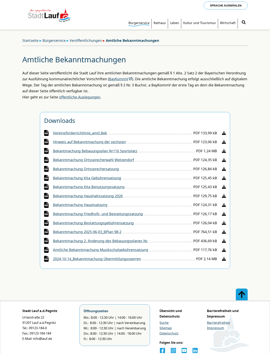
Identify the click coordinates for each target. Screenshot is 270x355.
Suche (164, 322)
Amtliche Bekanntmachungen (132, 40)
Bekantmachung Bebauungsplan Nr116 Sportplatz (95, 151)
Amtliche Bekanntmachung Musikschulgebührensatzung (100, 249)
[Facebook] (162, 350)
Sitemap (166, 328)
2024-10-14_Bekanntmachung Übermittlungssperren (97, 258)
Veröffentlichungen (86, 40)
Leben (174, 23)
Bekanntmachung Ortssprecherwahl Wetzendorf (93, 159)
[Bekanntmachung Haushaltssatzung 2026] (224, 196)
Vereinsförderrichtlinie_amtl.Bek (80, 133)
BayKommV (118, 79)
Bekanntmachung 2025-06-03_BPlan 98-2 (87, 231)
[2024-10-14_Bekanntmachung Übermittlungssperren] (224, 259)
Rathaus (160, 23)
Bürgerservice (138, 23)
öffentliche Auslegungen (79, 97)
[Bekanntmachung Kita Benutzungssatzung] (224, 187)
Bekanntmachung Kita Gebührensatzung (87, 178)
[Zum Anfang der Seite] (242, 294)
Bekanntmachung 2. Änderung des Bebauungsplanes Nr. (100, 240)
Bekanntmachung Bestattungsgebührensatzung (93, 222)
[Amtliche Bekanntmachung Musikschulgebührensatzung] (224, 250)
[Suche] (244, 23)
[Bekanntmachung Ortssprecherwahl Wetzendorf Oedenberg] (224, 160)
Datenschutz (169, 333)
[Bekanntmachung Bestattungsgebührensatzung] (224, 223)
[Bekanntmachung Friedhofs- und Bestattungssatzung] (224, 214)
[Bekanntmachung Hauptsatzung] (224, 205)
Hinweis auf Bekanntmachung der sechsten (89, 141)
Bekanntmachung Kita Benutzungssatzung (89, 186)
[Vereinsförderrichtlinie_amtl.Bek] (224, 133)
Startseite (30, 40)
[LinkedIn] (195, 350)
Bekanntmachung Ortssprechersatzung (86, 168)
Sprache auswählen (226, 5)
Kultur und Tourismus (199, 23)
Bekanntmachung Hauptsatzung (80, 204)
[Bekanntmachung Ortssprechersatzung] (224, 169)
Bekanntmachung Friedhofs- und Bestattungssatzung (98, 213)
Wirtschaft (228, 23)
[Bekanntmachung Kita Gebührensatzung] (224, 178)
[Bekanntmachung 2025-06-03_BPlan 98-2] (224, 232)
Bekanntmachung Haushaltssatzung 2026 (88, 195)
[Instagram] (173, 350)
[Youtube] (184, 350)
